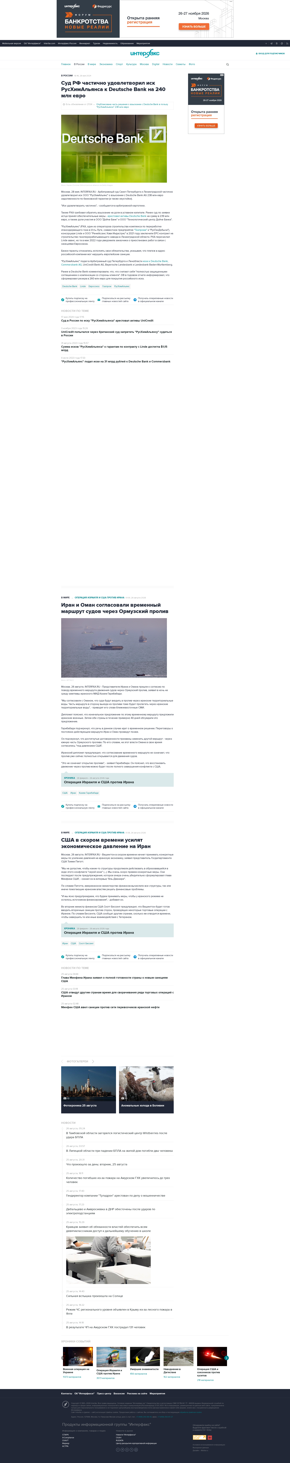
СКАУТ (65, 1440)
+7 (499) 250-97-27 (165, 1417)
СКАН (118, 1437)
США (65, 793)
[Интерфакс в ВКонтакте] (127, 1450)
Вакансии (119, 1393)
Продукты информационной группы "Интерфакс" (106, 1424)
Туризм (96, 43)
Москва (144, 64)
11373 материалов (72, 1377)
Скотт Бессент (86, 943)
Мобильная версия (11, 43)
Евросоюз (94, 286)
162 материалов (172, 1377)
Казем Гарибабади (88, 793)
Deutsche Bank (69, 286)
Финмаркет (84, 43)
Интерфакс (145, 53)
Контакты (66, 1393)
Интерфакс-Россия (67, 43)
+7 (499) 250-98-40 (144, 1417)
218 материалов (205, 1380)
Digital (155, 64)
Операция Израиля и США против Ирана (99, 597)
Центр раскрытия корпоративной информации (136, 1443)
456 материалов (138, 1373)
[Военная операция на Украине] (78, 1365)
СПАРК (65, 1435)
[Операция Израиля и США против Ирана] (111, 1366)
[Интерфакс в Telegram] (122, 1450)
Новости (167, 64)
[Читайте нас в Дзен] (118, 1450)
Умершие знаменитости (144, 1369)
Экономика (106, 64)
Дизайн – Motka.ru (200, 1450)
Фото (192, 64)
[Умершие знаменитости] (145, 1365)
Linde (83, 286)
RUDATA (119, 1440)
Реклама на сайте (137, 1393)
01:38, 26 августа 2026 (136, 833)
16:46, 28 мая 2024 (82, 76)
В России (79, 64)
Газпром (106, 286)
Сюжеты (180, 64)
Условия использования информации (209, 1445)
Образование (127, 43)
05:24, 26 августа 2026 (128, 384)
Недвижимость (110, 43)
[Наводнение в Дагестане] (178, 1365)
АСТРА (65, 1446)
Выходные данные (201, 1448)
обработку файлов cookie (191, 1412)
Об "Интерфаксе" (32, 43)
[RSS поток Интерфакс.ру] (132, 1450)
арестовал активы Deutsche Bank (127, 216)
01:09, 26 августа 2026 (136, 598)
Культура (131, 64)
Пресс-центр (104, 1393)
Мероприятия (143, 43)
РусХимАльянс (121, 286)
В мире (92, 64)
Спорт (119, 64)
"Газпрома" (140, 230)
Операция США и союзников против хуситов (208, 1372)
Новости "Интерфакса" (126, 1435)
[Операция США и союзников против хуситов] (212, 1365)
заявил (169, 412)
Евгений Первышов (111, 484)
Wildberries (67, 484)
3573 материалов (105, 1378)
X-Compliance (68, 1437)
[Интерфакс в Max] (136, 1450)
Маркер (65, 1443)
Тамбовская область (87, 484)
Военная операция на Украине (97, 384)
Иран (73, 793)
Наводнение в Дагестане (172, 1371)
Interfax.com (49, 43)
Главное (66, 64)
